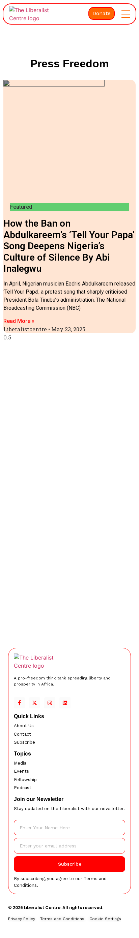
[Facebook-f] (19, 702)
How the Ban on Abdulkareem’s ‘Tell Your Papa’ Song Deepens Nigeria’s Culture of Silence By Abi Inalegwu (69, 246)
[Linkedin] (65, 702)
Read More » (18, 321)
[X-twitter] (34, 702)
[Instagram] (49, 702)
